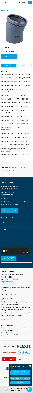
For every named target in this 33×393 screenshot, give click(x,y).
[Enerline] (9, 346)
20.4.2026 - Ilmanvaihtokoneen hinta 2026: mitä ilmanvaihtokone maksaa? (15, 314)
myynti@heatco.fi (7, 195)
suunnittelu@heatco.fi (8, 284)
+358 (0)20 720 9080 (11, 279)
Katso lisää (5, 319)
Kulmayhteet (6, 11)
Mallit (9, 65)
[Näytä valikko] (30, 2)
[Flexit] (24, 346)
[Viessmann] (9, 352)
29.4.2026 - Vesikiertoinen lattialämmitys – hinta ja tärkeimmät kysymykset (15, 308)
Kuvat (24, 65)
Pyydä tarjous (9, 57)
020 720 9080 (21, 2)
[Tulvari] (9, 359)
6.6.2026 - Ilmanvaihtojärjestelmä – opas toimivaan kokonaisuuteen (15, 303)
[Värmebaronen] (24, 359)
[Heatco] (6, 2)
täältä (3, 290)
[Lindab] (24, 352)
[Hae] (25, 2)
